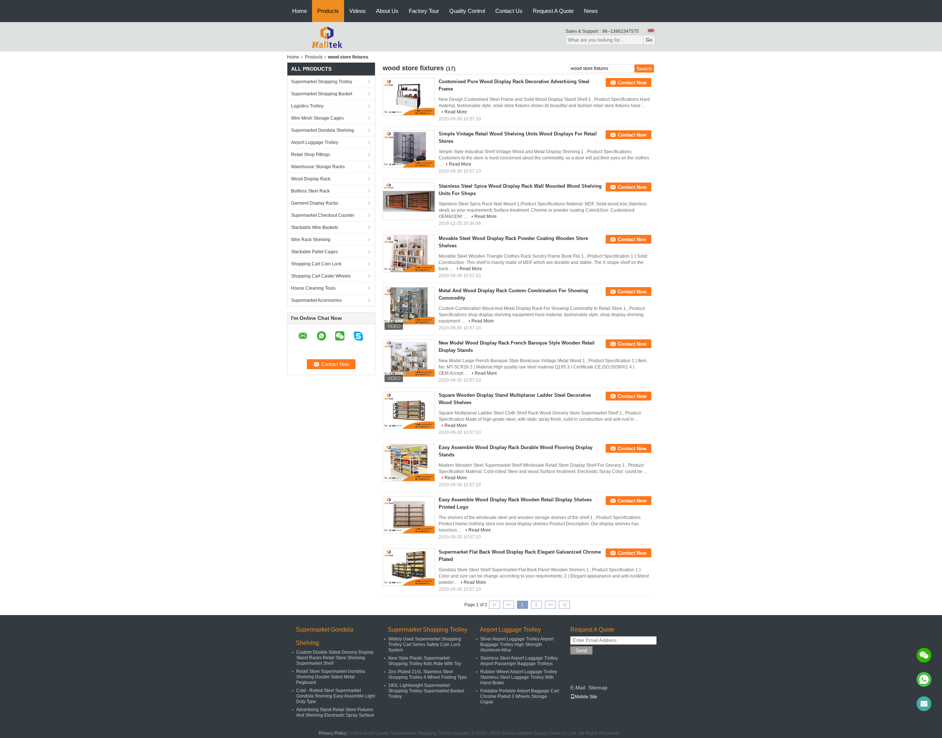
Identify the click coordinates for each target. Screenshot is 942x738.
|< (494, 604)
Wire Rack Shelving (310, 239)
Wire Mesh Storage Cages (317, 118)
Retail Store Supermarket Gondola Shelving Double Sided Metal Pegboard (330, 677)
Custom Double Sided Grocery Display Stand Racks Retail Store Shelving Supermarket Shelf (334, 658)
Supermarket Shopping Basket (321, 93)
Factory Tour (424, 11)
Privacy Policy (333, 733)
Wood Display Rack (310, 178)
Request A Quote (553, 11)
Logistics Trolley (307, 106)
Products (328, 11)
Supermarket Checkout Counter (322, 215)
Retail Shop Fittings (310, 154)
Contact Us (509, 11)
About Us (387, 11)
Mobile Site (586, 696)
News (591, 11)
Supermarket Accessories (316, 300)
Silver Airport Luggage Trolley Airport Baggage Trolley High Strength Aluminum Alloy (516, 644)
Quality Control (467, 11)
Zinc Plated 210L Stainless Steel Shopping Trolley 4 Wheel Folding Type (427, 674)
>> (550, 604)
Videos (357, 11)
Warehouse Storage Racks (318, 166)
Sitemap (598, 688)
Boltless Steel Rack (310, 191)
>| (564, 604)
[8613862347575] (924, 679)
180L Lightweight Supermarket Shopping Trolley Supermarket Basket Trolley (426, 691)
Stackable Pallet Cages (314, 251)
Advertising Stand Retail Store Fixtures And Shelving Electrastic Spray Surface (335, 712)
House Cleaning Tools (313, 288)
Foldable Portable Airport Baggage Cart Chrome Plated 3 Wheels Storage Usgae (519, 696)
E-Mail (577, 688)
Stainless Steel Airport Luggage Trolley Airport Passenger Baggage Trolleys (519, 661)
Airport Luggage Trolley (314, 142)
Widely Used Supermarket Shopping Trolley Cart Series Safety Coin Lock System (424, 644)
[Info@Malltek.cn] (924, 703)
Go (649, 40)
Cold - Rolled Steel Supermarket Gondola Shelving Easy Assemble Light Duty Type (335, 696)
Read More (456, 111)
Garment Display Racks (314, 203)
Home (299, 11)
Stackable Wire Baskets (314, 227)
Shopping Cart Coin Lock (316, 263)
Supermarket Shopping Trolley (321, 81)
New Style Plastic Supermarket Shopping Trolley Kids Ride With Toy (424, 661)
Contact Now (632, 82)
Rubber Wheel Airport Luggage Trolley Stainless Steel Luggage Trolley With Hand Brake (518, 677)
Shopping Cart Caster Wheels (321, 276)
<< (508, 604)
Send (581, 650)
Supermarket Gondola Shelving (322, 130)
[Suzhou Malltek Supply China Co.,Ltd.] (327, 36)
